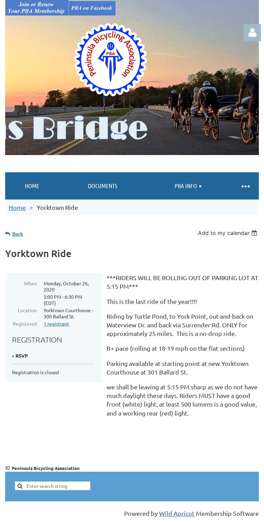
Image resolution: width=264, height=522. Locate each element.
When (30, 283)
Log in (252, 32)
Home (17, 207)
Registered (25, 323)
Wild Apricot (177, 513)
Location (27, 310)
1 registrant (56, 323)
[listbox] (228, 233)
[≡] (245, 185)
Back (17, 234)
